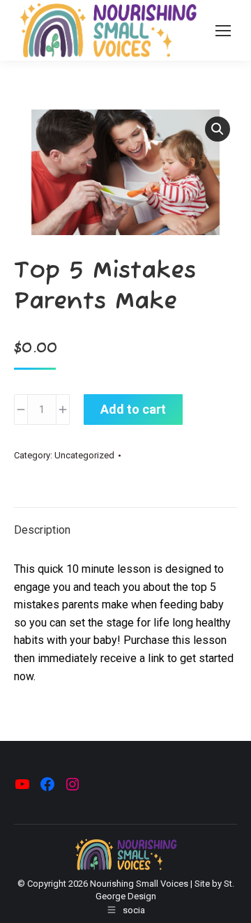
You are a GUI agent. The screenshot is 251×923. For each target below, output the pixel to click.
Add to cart (133, 409)
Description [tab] (42, 529)
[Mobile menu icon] (223, 31)
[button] (217, 129)
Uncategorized (84, 455)
